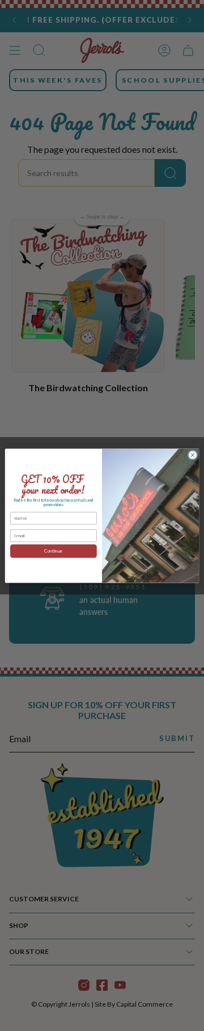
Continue (53, 551)
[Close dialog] (192, 454)
